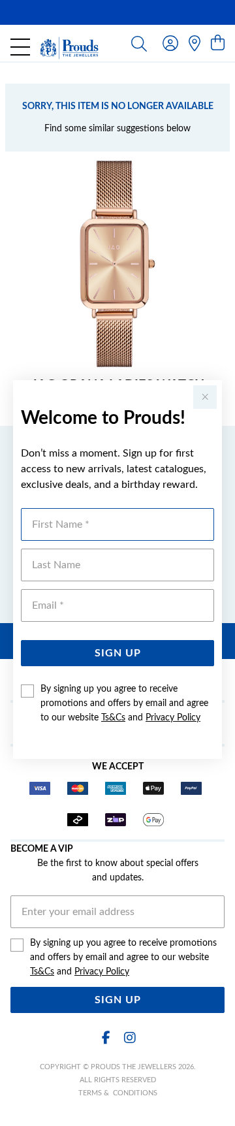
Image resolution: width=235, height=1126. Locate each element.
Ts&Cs (113, 717)
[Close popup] (205, 397)
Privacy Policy (173, 717)
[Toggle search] (139, 43)
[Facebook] (105, 1038)
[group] (117, 12)
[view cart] (218, 44)
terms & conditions (117, 1093)
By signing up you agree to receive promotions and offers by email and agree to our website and (124, 703)
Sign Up (118, 653)
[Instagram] (129, 1038)
